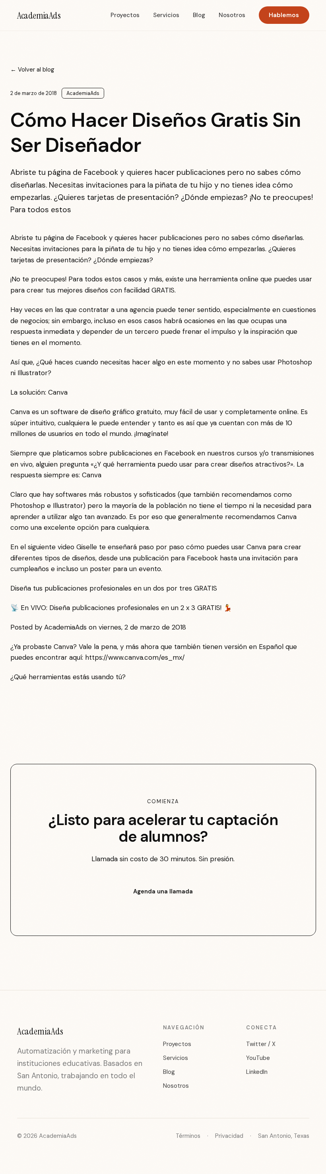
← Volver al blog (32, 70)
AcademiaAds (38, 15)
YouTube (258, 1058)
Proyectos (125, 15)
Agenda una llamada (163, 891)
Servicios (166, 15)
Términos (188, 1136)
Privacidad (229, 1136)
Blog (199, 15)
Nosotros (232, 15)
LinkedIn (257, 1072)
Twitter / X (261, 1044)
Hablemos (284, 15)
